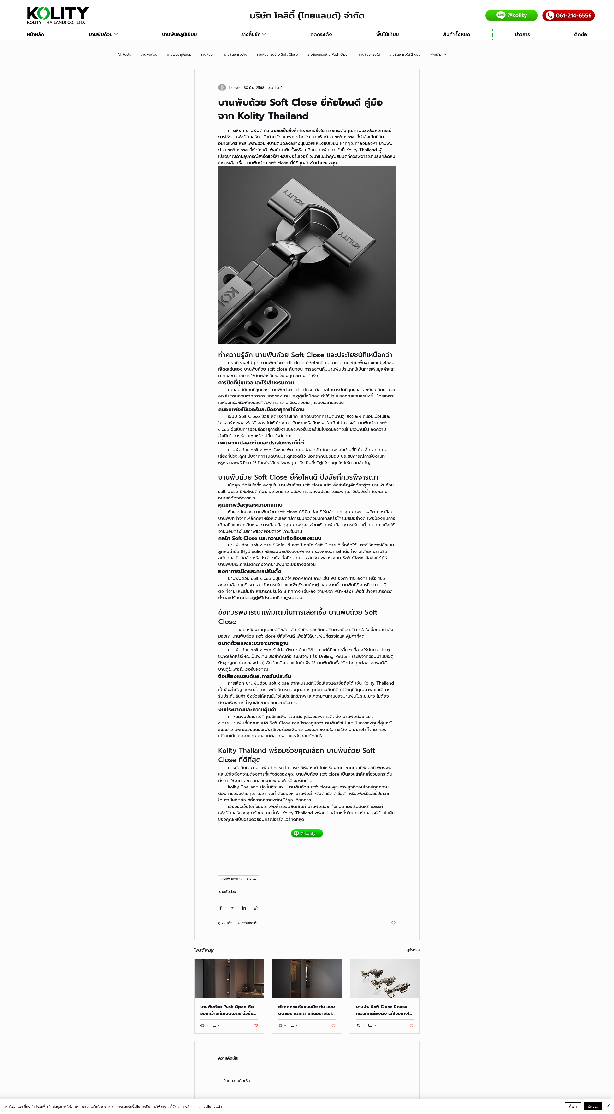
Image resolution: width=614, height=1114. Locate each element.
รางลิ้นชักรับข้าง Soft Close (277, 54)
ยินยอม (593, 1106)
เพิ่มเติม (435, 54)
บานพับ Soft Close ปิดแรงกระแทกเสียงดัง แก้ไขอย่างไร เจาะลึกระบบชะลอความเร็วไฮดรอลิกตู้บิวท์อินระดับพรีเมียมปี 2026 (384, 1010)
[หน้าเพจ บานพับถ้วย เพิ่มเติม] (116, 34)
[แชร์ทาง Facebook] (220, 908)
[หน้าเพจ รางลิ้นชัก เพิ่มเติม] (264, 34)
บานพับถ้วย (149, 54)
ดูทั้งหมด (413, 949)
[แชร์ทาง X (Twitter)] (232, 908)
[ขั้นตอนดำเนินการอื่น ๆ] (393, 87)
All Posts (124, 54)
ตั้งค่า (573, 1106)
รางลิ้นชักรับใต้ (369, 54)
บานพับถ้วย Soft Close (238, 879)
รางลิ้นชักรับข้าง (235, 54)
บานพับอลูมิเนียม (179, 54)
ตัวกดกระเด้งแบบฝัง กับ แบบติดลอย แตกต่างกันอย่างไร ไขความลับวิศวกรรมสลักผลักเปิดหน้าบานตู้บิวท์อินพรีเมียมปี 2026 (307, 1010)
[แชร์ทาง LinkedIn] (244, 908)
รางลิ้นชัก (208, 54)
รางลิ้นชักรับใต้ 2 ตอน (405, 54)
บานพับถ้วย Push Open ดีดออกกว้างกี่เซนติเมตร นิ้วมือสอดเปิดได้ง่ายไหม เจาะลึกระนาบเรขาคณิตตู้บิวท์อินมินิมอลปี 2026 (229, 1010)
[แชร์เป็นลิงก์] (256, 908)
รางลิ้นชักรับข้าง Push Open (328, 54)
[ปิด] (608, 1106)
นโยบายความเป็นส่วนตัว (203, 1106)
